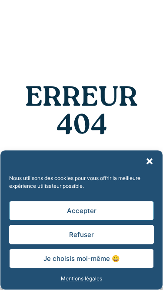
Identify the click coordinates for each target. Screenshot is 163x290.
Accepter (81, 211)
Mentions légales (81, 278)
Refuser (81, 234)
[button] (149, 161)
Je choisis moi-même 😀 (81, 258)
